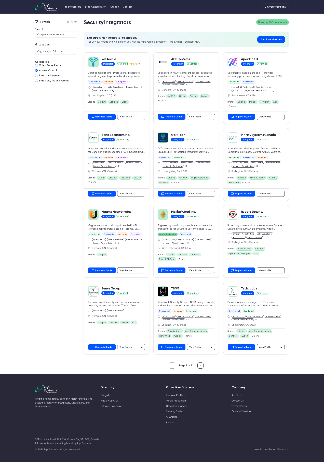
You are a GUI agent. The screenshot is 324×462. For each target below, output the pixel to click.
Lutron (171, 254)
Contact (127, 6)
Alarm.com (234, 182)
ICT (256, 253)
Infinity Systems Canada (258, 135)
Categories (42, 61)
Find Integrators (71, 6)
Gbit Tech (178, 135)
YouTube (270, 449)
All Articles (171, 416)
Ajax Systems (244, 248)
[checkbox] (36, 65)
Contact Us (238, 400)
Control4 (195, 254)
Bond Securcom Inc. (115, 135)
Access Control (48, 70)
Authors (170, 422)
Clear (74, 21)
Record (193, 96)
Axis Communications (196, 331)
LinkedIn (257, 449)
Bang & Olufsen (166, 259)
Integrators (107, 395)
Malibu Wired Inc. (183, 211)
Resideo (259, 248)
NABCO (171, 96)
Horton (182, 96)
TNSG (175, 288)
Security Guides (175, 411)
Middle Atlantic (257, 177)
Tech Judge (249, 288)
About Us (237, 395)
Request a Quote (103, 116)
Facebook (283, 449)
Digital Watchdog (199, 177)
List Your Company (111, 406)
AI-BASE (273, 177)
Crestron (182, 254)
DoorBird (163, 182)
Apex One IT (249, 59)
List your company (275, 6)
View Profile (131, 116)
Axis (275, 102)
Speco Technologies (239, 253)
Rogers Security (252, 211)
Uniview (113, 177)
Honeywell (164, 336)
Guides (114, 6)
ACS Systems (180, 59)
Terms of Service (241, 411)
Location (43, 44)
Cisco (125, 102)
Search (39, 29)
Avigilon (178, 336)
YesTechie (108, 59)
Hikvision (264, 102)
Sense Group (110, 288)
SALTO (137, 177)
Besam (204, 96)
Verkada (114, 102)
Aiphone (242, 177)
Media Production (176, 400)
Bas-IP (101, 177)
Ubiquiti (102, 102)
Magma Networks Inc (116, 211)
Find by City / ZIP (110, 400)
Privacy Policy (239, 406)
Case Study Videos (176, 406)
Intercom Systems (49, 75)
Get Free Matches (271, 39)
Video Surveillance (50, 65)
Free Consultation (95, 6)
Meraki (252, 102)
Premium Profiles (175, 395)
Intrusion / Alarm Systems (54, 80)
